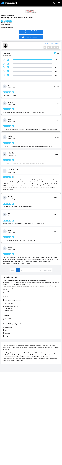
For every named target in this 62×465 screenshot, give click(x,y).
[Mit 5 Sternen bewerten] (57, 47)
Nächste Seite (47, 270)
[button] (54, 3)
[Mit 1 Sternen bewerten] (45, 47)
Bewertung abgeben (52, 43)
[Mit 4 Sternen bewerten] (54, 47)
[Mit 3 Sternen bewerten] (51, 47)
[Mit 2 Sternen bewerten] (48, 47)
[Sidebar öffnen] (59, 3)
